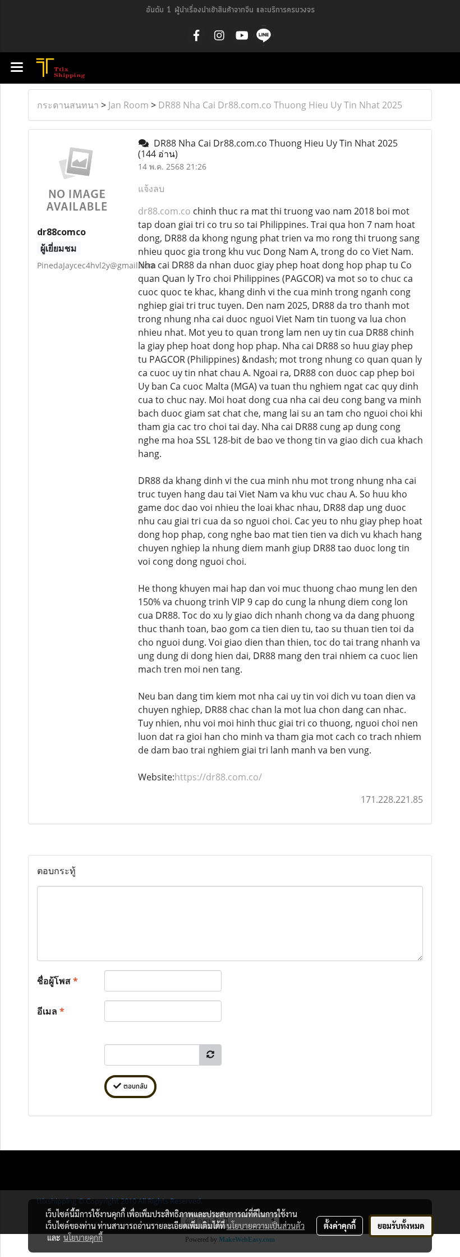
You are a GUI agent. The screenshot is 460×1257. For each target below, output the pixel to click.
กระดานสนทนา (68, 105)
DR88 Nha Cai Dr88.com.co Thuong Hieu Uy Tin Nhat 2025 (280, 105)
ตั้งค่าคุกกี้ (340, 1226)
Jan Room (128, 105)
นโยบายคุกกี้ (83, 1237)
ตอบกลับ (134, 1086)
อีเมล (51, 1011)
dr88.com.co (164, 211)
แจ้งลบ (151, 188)
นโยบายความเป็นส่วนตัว (266, 1226)
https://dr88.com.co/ (218, 777)
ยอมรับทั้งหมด (401, 1226)
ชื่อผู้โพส (57, 981)
